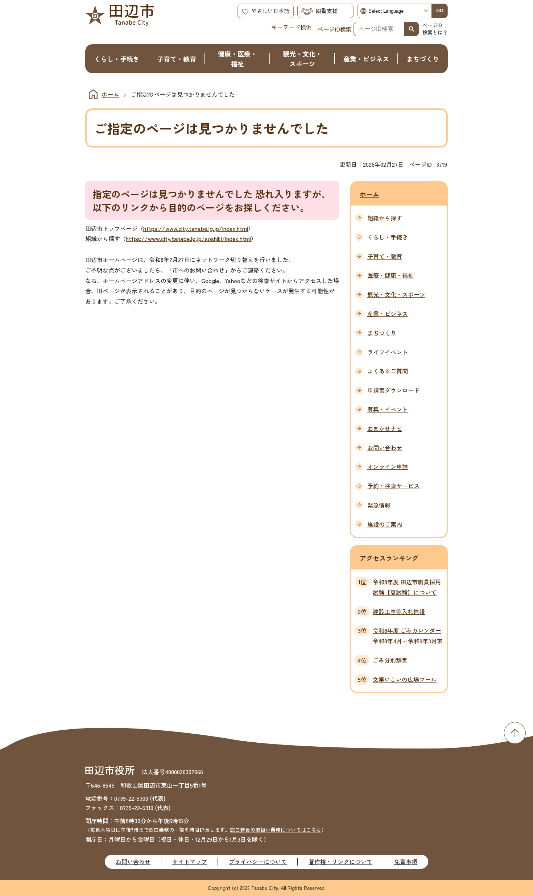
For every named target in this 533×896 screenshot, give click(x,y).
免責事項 (405, 861)
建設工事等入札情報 (399, 611)
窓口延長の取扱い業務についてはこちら (275, 829)
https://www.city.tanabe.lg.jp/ (182, 228)
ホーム (110, 94)
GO (439, 10)
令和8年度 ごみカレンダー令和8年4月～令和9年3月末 (408, 635)
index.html (235, 228)
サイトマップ (189, 861)
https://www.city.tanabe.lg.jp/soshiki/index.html (188, 238)
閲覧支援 (327, 10)
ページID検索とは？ (435, 28)
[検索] (411, 29)
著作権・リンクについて (340, 861)
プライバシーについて (258, 861)
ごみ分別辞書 (390, 660)
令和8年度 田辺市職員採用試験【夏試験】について (407, 587)
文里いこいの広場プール (405, 679)
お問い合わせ (133, 861)
